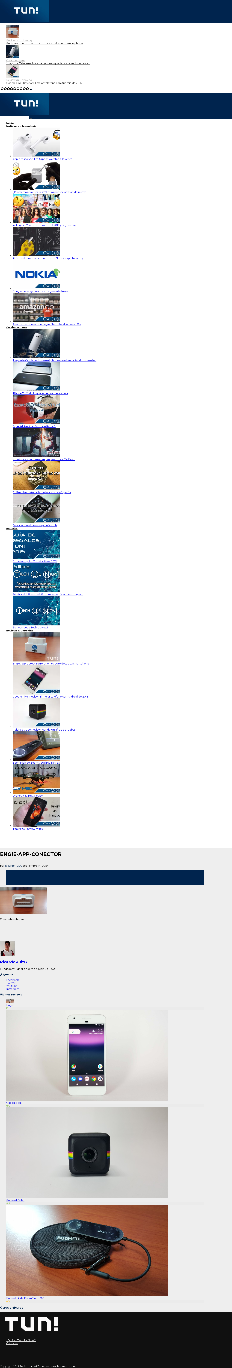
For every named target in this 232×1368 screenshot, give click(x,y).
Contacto (12, 1343)
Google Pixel (14, 1102)
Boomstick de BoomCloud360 (25, 1298)
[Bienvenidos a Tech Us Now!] (36, 624)
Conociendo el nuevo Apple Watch (35, 525)
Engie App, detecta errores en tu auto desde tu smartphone (44, 43)
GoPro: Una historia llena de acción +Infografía (42, 492)
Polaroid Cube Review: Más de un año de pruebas (44, 729)
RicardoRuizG (13, 865)
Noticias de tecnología (21, 126)
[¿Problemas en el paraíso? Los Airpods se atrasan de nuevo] (36, 189)
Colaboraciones (15, 60)
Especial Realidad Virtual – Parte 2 (34, 426)
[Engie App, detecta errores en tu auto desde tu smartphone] (12, 37)
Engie (10, 1005)
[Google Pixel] (87, 1099)
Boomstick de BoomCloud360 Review (36, 762)
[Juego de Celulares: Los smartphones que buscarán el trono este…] (36, 357)
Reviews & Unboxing (19, 40)
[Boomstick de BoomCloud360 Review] (36, 759)
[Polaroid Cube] (87, 1197)
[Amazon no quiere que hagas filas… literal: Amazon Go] (36, 321)
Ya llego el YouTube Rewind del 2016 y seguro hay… (45, 225)
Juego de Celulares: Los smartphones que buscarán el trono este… (48, 63)
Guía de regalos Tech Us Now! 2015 (35, 561)
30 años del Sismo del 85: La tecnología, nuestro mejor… (48, 594)
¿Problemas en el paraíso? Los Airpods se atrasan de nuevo (49, 192)
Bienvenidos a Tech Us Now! (30, 627)
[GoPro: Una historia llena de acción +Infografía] (36, 489)
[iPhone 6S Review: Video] (36, 825)
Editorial (12, 528)
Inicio (10, 123)
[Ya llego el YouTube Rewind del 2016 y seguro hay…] (36, 222)
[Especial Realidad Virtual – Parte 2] (36, 423)
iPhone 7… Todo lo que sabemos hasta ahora (40, 393)
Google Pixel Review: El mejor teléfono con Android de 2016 (44, 83)
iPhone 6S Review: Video (28, 828)
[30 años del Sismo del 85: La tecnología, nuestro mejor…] (36, 591)
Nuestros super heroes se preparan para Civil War (44, 459)
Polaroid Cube (15, 1200)
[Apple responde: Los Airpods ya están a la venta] (36, 156)
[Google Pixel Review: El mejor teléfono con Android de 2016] (12, 77)
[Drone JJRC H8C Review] (36, 792)
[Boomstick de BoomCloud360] (87, 1295)
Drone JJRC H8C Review (28, 795)
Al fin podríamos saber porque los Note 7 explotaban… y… (49, 258)
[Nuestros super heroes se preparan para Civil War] (36, 456)
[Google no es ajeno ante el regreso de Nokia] (36, 288)
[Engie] (10, 1002)
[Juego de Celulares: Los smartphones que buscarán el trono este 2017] (12, 57)
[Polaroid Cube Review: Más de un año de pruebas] (36, 726)
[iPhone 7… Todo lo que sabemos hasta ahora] (36, 390)
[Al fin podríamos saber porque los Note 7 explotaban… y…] (36, 255)
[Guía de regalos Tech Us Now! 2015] (36, 558)
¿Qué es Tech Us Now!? (21, 1340)
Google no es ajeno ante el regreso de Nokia (40, 291)
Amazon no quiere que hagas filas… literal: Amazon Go (47, 324)
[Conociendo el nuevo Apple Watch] (36, 522)
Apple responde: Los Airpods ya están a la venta (42, 159)
